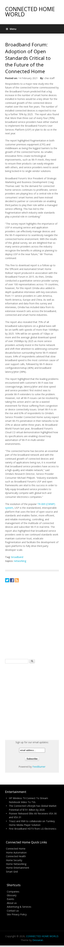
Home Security (14, 860)
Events (10, 899)
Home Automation (16, 852)
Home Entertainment (17, 867)
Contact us (13, 910)
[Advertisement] (32, 620)
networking (20, 561)
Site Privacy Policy (17, 914)
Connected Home (15, 848)
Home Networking (16, 864)
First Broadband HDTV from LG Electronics (32, 828)
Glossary (11, 895)
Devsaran (37, 940)
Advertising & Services (19, 906)
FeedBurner (38, 766)
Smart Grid (12, 871)
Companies (13, 891)
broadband (17, 557)
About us (12, 903)
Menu (13, 29)
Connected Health (16, 856)
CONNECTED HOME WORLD (30, 11)
